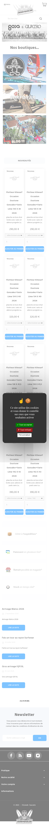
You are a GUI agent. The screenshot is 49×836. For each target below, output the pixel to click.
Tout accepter (25, 425)
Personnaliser (24, 435)
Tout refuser (25, 430)
